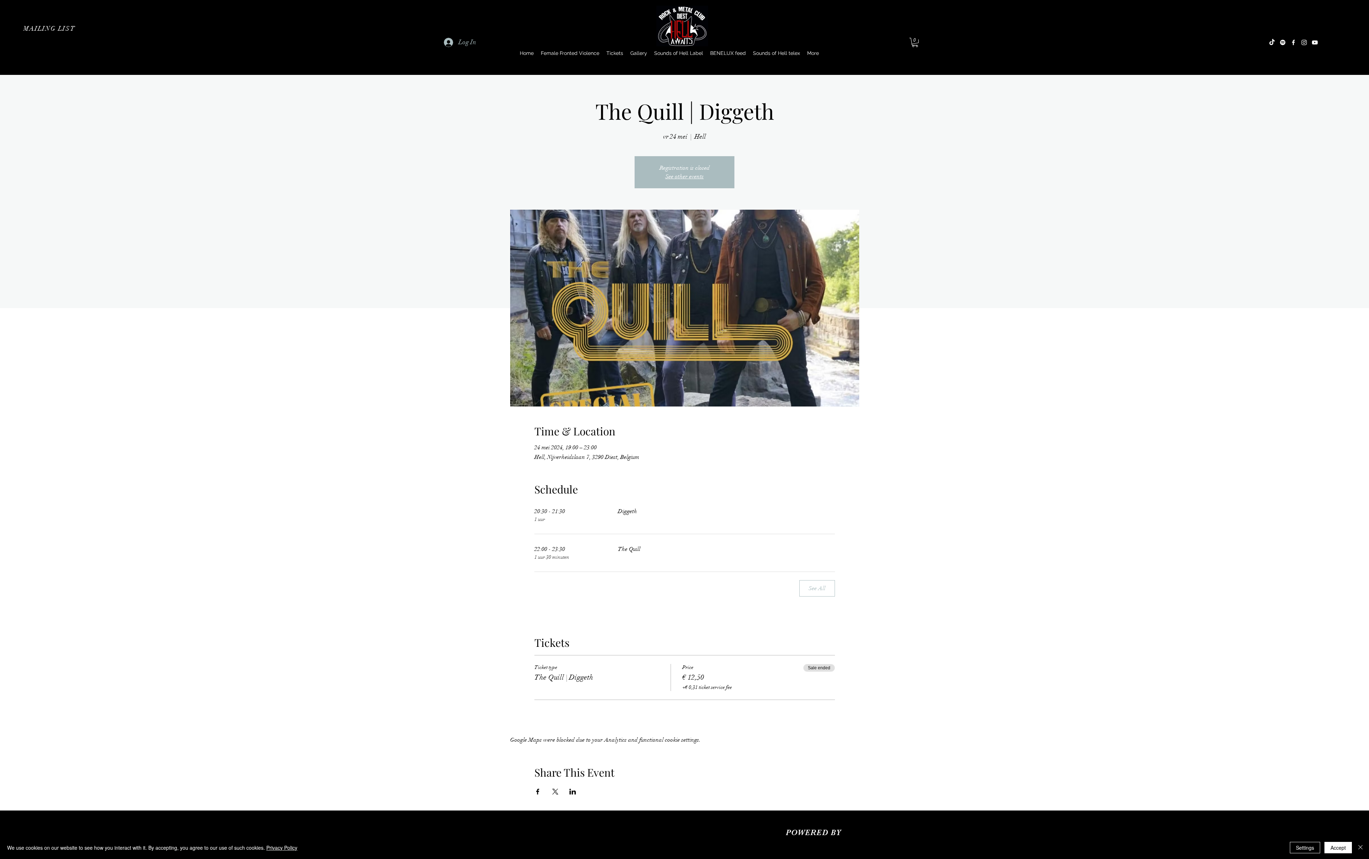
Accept (1338, 847)
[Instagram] (1304, 42)
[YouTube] (1314, 42)
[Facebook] (1293, 42)
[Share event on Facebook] (537, 791)
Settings (1305, 847)
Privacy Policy (281, 847)
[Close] (1360, 847)
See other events (684, 176)
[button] (50, 28)
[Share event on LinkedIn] (572, 791)
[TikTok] (1272, 42)
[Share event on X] (555, 791)
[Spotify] (1282, 42)
